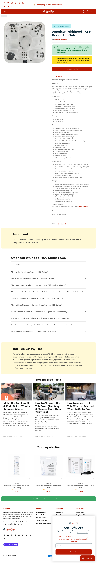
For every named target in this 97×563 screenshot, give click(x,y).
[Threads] (12, 6)
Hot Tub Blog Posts (48, 379)
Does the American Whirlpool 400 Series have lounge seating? (37, 298)
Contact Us (59, 512)
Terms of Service (41, 520)
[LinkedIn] (4, 6)
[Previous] (89, 453)
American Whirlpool (60, 39)
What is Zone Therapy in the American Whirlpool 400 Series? (36, 305)
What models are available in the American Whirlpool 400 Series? (38, 285)
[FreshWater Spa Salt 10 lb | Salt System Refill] (48, 466)
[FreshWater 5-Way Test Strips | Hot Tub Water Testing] (16, 466)
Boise (80, 47)
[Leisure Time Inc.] (48, 11)
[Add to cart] (29, 478)
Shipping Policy (41, 512)
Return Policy (40, 515)
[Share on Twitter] (62, 223)
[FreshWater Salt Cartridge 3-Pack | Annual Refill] (80, 466)
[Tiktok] (15, 3)
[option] (24, 42)
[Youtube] (8, 3)
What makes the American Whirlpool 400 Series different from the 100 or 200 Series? (47, 292)
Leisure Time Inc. (12, 555)
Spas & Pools (80, 512)
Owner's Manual (82, 206)
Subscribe (74, 552)
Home (3, 16)
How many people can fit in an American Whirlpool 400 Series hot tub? (40, 318)
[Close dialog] (92, 518)
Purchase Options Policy (44, 523)
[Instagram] (12, 3)
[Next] (93, 453)
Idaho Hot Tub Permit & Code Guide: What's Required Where (16, 406)
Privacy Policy (40, 518)
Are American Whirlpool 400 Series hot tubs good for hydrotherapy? (39, 311)
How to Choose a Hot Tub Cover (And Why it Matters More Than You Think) (48, 408)
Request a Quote (72, 69)
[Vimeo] (8, 6)
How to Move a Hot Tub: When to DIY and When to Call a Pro (80, 406)
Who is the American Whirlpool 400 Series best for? (32, 278)
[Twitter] (23, 3)
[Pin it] (66, 223)
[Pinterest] (19, 3)
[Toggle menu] (5, 11)
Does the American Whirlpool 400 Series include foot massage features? (41, 325)
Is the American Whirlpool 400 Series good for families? (34, 331)
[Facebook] (4, 3)
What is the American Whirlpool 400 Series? (29, 272)
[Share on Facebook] (58, 223)
